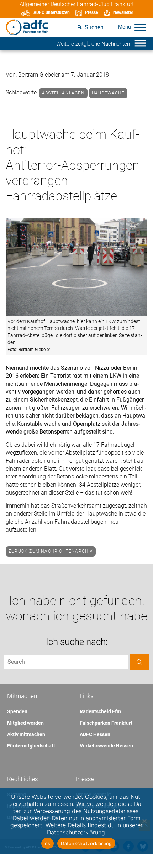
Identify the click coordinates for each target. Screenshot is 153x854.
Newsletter (123, 12)
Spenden (17, 711)
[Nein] (144, 820)
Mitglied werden (25, 723)
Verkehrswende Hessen (106, 746)
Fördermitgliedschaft (31, 746)
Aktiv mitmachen (26, 734)
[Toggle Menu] (140, 27)
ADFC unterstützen (51, 12)
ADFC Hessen (95, 734)
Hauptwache (108, 92)
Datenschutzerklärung (86, 843)
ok (48, 843)
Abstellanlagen (63, 92)
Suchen (94, 27)
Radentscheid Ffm (100, 711)
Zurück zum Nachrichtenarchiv (51, 551)
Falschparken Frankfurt (106, 723)
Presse (91, 12)
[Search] (139, 662)
